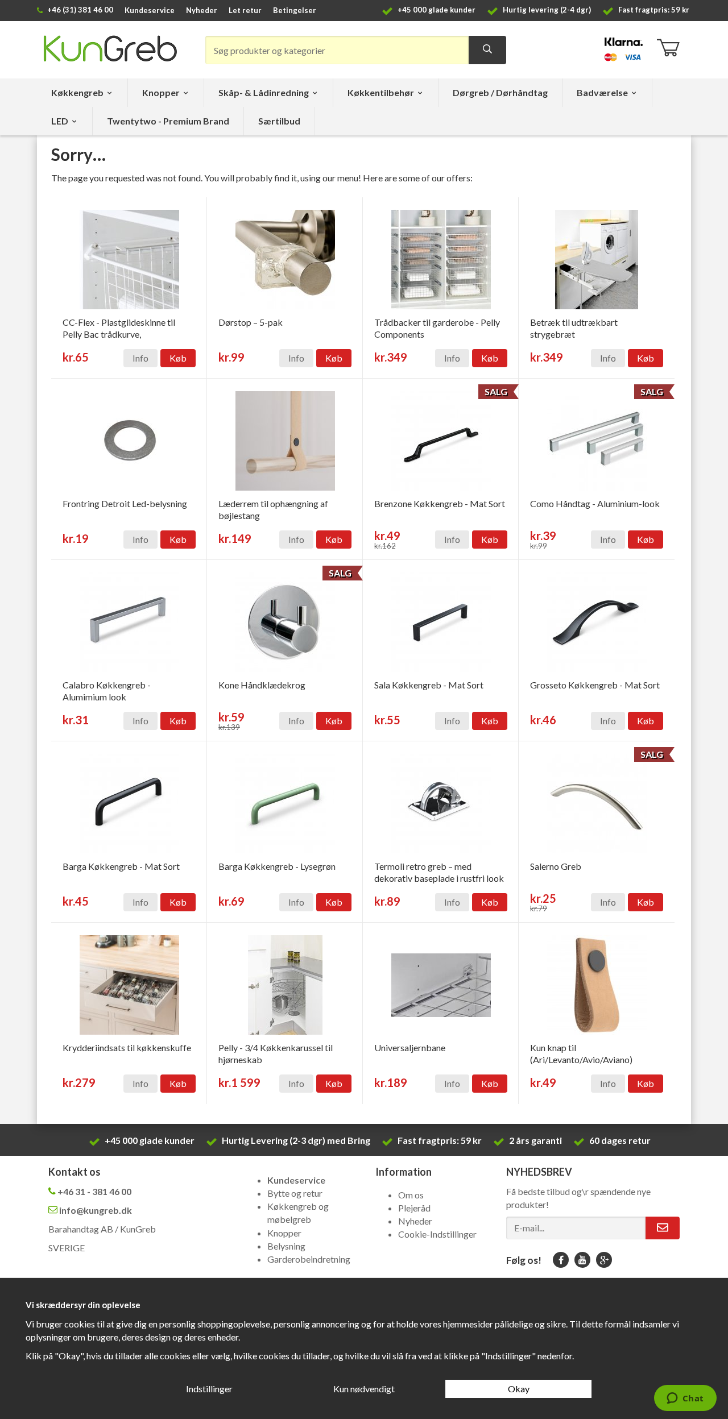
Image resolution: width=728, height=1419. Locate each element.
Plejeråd (414, 1207)
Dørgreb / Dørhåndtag (500, 92)
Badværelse (602, 92)
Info (140, 357)
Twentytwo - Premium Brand (168, 120)
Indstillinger (209, 1388)
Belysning (286, 1245)
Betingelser (294, 10)
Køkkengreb (77, 92)
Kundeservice (150, 10)
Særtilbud (279, 120)
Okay (519, 1388)
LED (59, 120)
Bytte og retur (294, 1193)
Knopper (161, 92)
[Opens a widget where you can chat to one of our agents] (685, 1399)
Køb (178, 357)
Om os (411, 1194)
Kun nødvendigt (364, 1388)
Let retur (245, 10)
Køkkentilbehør (381, 92)
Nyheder (201, 10)
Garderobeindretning (308, 1259)
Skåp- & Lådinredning (263, 92)
